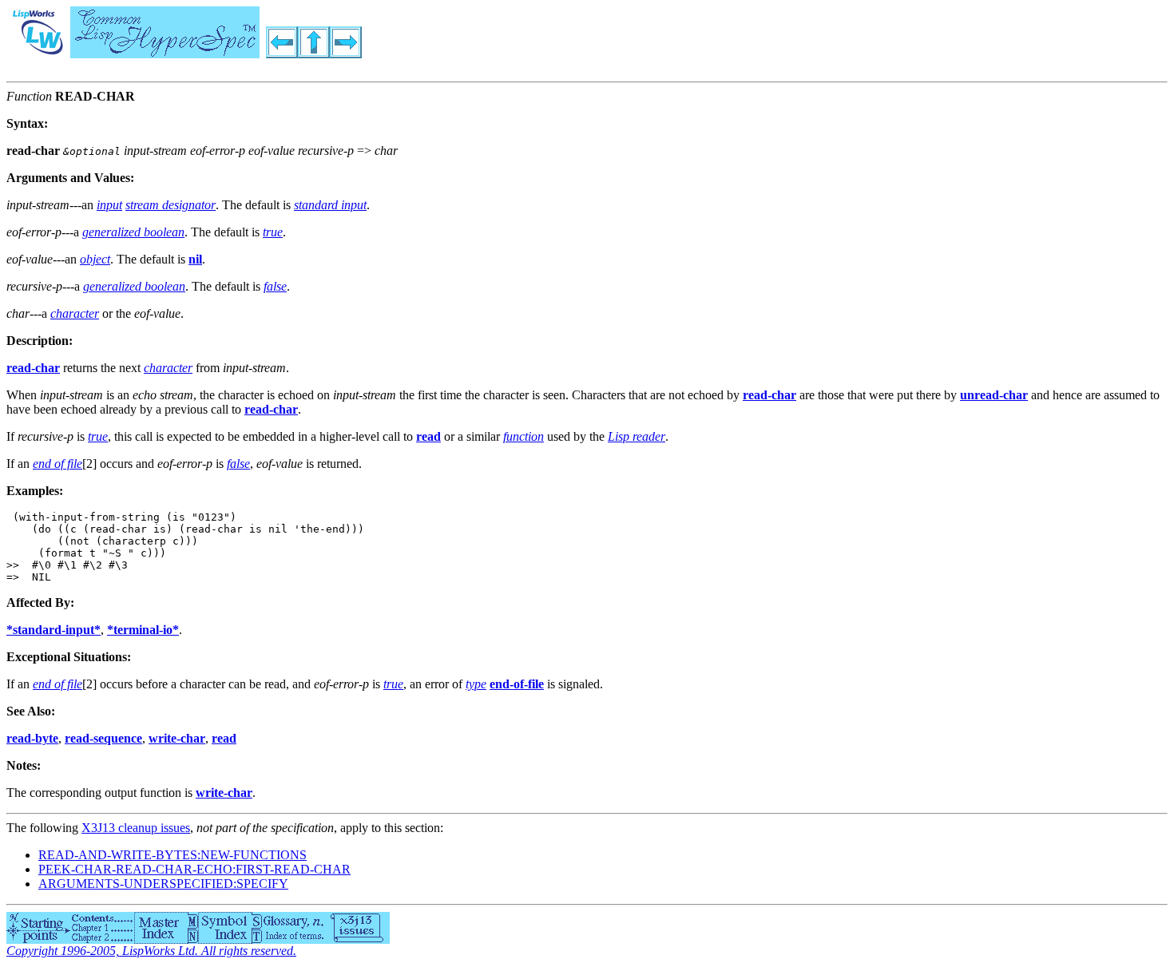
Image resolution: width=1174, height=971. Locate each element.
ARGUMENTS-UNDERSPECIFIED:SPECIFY (163, 883)
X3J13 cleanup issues (135, 827)
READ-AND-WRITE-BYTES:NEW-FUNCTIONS (172, 855)
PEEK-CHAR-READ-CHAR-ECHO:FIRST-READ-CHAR (194, 869)
